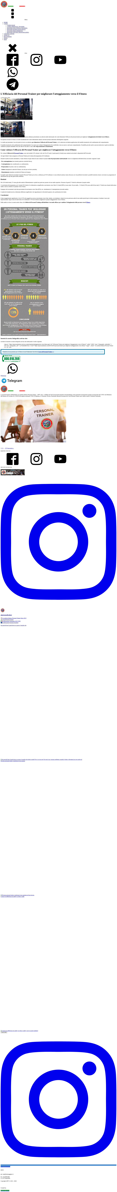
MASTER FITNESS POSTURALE (16, 29)
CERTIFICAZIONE (9, 34)
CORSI (6, 23)
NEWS (5, 38)
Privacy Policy (4, 1185)
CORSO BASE (11, 25)
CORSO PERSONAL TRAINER (15, 26)
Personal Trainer (18, 153)
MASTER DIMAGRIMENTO (15, 31)
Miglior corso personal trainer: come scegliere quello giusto (16, 445)
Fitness (88, 202)
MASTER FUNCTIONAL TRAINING (17, 28)
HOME (6, 22)
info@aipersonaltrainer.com (7, 1172)
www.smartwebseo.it (11, 1188)
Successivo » (10, 448)
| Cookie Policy (12, 1185)
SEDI (5, 39)
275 (6, 448)
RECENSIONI (8, 36)
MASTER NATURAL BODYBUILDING (18, 32)
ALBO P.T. (7, 35)
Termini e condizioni (6, 1183)
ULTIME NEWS (5, 399)
